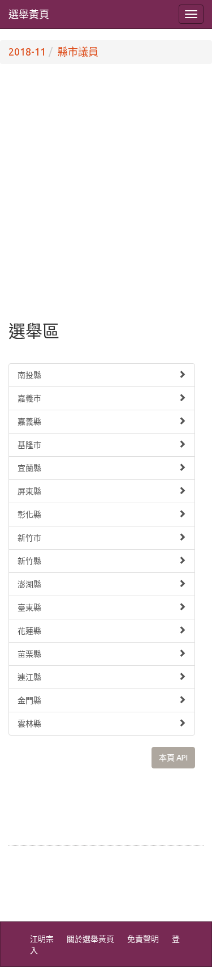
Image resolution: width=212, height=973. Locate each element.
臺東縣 (29, 607)
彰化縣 (29, 514)
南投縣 (29, 375)
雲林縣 (29, 723)
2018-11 (27, 51)
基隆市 (29, 444)
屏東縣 (29, 491)
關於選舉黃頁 (90, 939)
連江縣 (29, 677)
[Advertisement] (106, 204)
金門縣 (29, 700)
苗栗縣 (29, 653)
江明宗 (42, 939)
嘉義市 (29, 398)
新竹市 (29, 537)
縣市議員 (78, 51)
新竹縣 (29, 561)
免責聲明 (143, 939)
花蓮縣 (29, 630)
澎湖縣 (29, 584)
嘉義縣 (29, 421)
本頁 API (173, 757)
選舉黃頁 (28, 14)
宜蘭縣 (29, 468)
